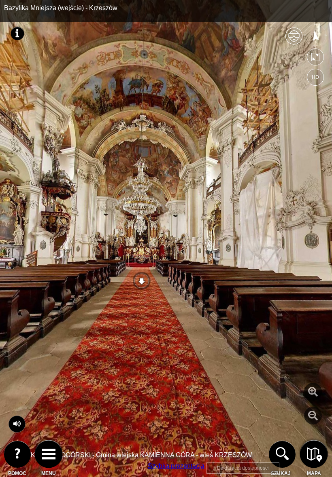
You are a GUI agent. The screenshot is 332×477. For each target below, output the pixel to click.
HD (315, 77)
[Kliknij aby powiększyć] (313, 392)
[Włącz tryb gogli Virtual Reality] (294, 39)
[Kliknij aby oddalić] (313, 415)
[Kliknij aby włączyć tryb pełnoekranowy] (315, 58)
